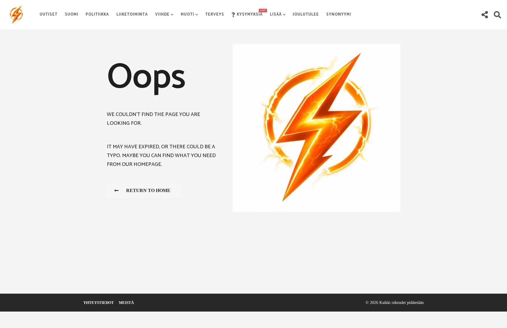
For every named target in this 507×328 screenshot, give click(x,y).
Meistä (126, 302)
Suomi (71, 14)
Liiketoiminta (132, 14)
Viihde (162, 14)
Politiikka (97, 14)
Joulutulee (306, 14)
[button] (484, 15)
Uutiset (49, 14)
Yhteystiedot (98, 302)
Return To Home (148, 190)
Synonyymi (338, 14)
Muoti (187, 14)
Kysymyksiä (250, 13)
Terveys (214, 14)
